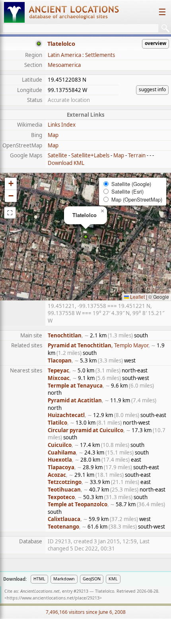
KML (113, 579)
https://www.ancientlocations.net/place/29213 (53, 598)
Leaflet (137, 296)
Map (53, 135)
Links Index (62, 124)
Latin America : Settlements (81, 55)
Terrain (137, 155)
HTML (39, 579)
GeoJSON (92, 579)
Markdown (64, 579)
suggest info (152, 89)
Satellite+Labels (90, 155)
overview (155, 43)
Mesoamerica (64, 65)
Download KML (66, 163)
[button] (85, 236)
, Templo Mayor (98, 345)
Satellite (57, 155)
